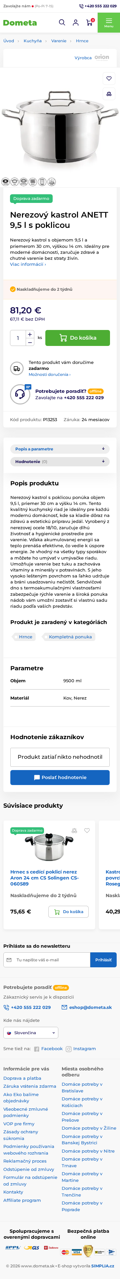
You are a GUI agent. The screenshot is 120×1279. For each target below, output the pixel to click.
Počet (18, 338)
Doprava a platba (22, 1078)
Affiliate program (22, 1200)
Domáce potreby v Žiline (89, 1128)
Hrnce (82, 40)
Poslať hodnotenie (63, 777)
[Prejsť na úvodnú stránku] (20, 22)
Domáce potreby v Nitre (88, 1151)
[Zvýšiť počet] (30, 334)
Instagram (84, 1048)
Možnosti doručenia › (50, 374)
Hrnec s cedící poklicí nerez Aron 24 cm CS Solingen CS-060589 (44, 878)
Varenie (58, 40)
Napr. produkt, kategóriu (46, 56)
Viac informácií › (28, 264)
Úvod (8, 40)
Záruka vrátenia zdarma (29, 1086)
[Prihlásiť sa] (75, 23)
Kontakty (13, 1192)
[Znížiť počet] (30, 342)
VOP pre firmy (18, 1123)
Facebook (52, 1048)
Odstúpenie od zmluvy (28, 1169)
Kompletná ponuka (70, 636)
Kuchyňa (33, 40)
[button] (62, 23)
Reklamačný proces (25, 1161)
